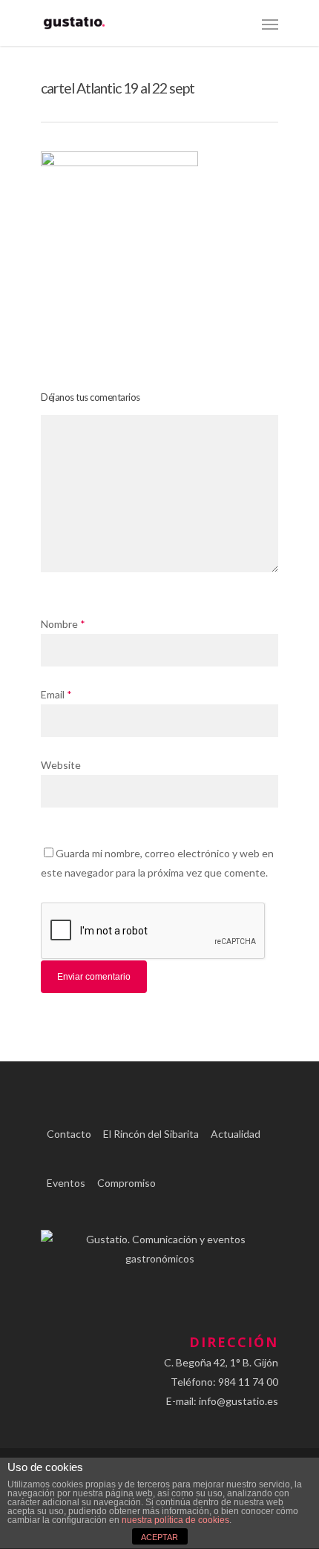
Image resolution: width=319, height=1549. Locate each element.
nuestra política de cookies (175, 1520)
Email (56, 694)
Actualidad (235, 1133)
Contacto (69, 1133)
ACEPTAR (159, 1537)
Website (61, 765)
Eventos (66, 1182)
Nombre (63, 624)
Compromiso (126, 1182)
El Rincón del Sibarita (151, 1133)
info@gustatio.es (238, 1401)
